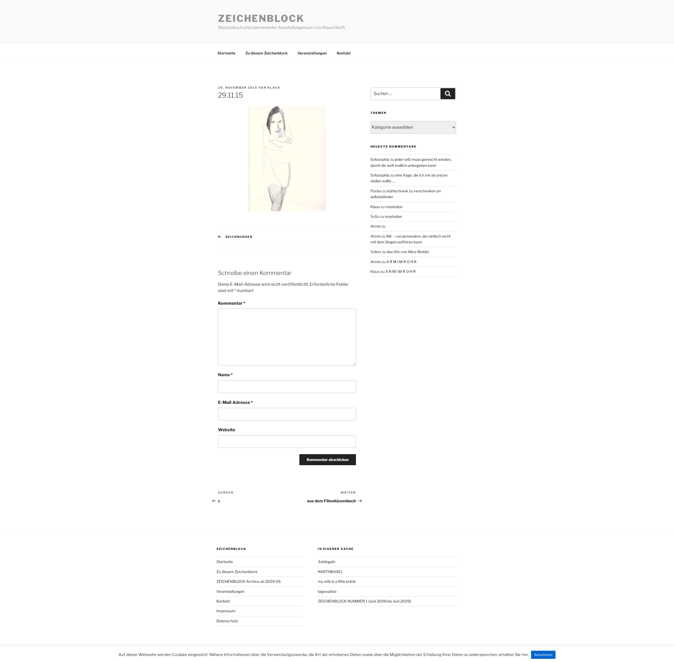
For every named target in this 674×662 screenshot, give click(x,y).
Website (226, 429)
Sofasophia (379, 159)
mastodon (394, 206)
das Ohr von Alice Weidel (408, 251)
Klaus (273, 87)
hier (524, 654)
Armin (375, 226)
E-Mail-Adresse (235, 402)
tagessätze (327, 591)
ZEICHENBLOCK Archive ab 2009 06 (248, 581)
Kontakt (344, 53)
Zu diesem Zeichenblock (266, 53)
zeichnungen (239, 237)
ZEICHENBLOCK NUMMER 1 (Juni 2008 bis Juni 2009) (364, 601)
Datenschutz (227, 621)
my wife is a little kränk (337, 581)
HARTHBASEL (330, 571)
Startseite (226, 53)
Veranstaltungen (312, 53)
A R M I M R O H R (401, 261)
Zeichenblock (261, 18)
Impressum (226, 611)
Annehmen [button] (543, 655)
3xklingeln (326, 561)
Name (225, 374)
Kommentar (231, 303)
